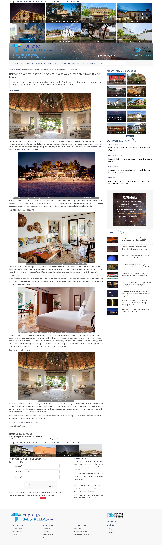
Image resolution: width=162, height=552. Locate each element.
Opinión (18, 477)
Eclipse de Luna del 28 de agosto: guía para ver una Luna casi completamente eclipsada (136, 293)
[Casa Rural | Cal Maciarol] (98, 13)
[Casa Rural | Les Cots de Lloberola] (136, 79)
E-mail (19, 471)
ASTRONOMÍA (40, 63)
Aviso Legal (77, 528)
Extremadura (111, 521)
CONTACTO (94, 63)
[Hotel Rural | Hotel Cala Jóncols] (116, 91)
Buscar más (130, 136)
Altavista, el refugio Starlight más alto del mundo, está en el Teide (136, 310)
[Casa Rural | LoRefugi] (136, 91)
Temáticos (111, 533)
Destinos (16, 70)
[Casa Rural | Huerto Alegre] (116, 79)
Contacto (15, 535)
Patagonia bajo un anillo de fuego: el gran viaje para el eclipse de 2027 (135, 239)
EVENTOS (71, 63)
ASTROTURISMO (27, 63)
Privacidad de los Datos (81, 535)
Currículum (46, 538)
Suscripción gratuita (141, 55)
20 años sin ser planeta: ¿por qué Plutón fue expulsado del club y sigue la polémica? (136, 284)
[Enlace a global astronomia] (130, 209)
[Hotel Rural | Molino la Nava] (134, 13)
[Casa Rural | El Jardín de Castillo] (134, 33)
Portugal (110, 529)
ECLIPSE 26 (51, 63)
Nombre (18, 466)
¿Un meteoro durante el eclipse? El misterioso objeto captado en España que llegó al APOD (135, 302)
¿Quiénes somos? (17, 528)
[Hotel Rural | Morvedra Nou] (90, 451)
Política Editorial (17, 532)
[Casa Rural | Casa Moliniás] (136, 103)
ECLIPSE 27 (62, 63)
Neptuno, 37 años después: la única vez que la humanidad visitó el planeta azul (136, 257)
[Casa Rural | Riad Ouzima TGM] (44, 451)
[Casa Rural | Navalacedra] (98, 33)
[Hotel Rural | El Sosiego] (67, 451)
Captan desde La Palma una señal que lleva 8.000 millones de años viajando (135, 248)
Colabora (46, 532)
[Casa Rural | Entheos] (27, 33)
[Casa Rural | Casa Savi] (116, 103)
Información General (80, 532)
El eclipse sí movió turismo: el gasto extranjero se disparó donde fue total (135, 266)
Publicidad (46, 528)
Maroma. (39, 149)
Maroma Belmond (33, 422)
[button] (16, 113)
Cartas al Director (48, 535)
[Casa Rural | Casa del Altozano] (27, 13)
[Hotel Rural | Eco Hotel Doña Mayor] (116, 128)
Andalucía (110, 525)
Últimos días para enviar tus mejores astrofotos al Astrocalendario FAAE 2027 (136, 274)
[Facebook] (98, 56)
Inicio (16, 63)
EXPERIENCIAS (82, 63)
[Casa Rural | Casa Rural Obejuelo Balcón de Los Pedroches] (63, 13)
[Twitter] (101, 56)
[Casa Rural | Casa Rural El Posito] (63, 33)
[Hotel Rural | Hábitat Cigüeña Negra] (21, 451)
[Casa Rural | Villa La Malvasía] (136, 128)
